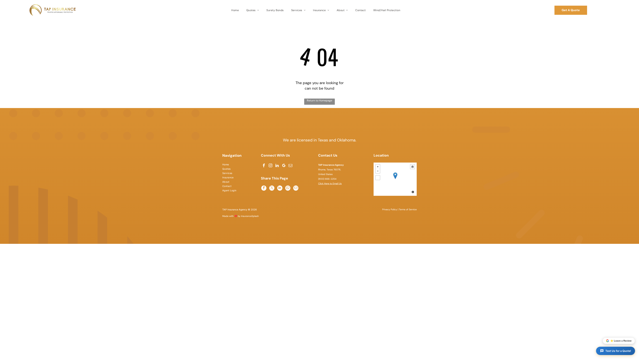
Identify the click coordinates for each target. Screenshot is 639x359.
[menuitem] (235, 10)
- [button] (378, 171)
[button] (615, 351)
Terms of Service (408, 209)
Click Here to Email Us (330, 183)
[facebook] (264, 166)
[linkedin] (277, 166)
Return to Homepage (319, 100)
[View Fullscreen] (378, 178)
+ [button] (378, 167)
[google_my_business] (284, 166)
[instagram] (270, 166)
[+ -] (395, 179)
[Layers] (412, 167)
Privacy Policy (389, 209)
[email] (290, 166)
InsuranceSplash (250, 216)
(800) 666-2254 (327, 178)
